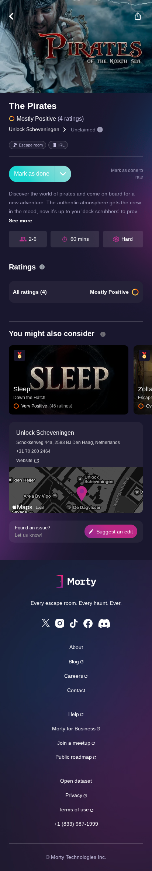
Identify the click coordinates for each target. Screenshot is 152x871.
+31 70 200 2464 (33, 451)
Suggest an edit (114, 532)
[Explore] (15, 16)
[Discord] (104, 623)
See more (20, 220)
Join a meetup (73, 743)
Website (24, 460)
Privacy (73, 795)
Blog (74, 661)
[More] (63, 174)
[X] (46, 623)
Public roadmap (73, 757)
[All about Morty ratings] (42, 266)
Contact (76, 690)
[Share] (137, 16)
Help (73, 714)
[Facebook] (88, 623)
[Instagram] (59, 623)
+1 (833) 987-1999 (76, 824)
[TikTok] (74, 623)
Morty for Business (74, 728)
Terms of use (74, 809)
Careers (73, 676)
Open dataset (76, 781)
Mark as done (31, 173)
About (76, 647)
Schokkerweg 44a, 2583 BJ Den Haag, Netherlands (68, 442)
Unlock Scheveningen (34, 129)
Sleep (21, 389)
